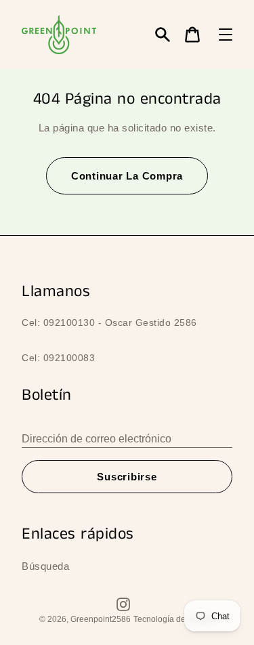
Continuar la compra (127, 176)
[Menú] (225, 34)
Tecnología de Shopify (174, 619)
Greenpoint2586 (100, 619)
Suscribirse (126, 476)
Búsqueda (45, 566)
